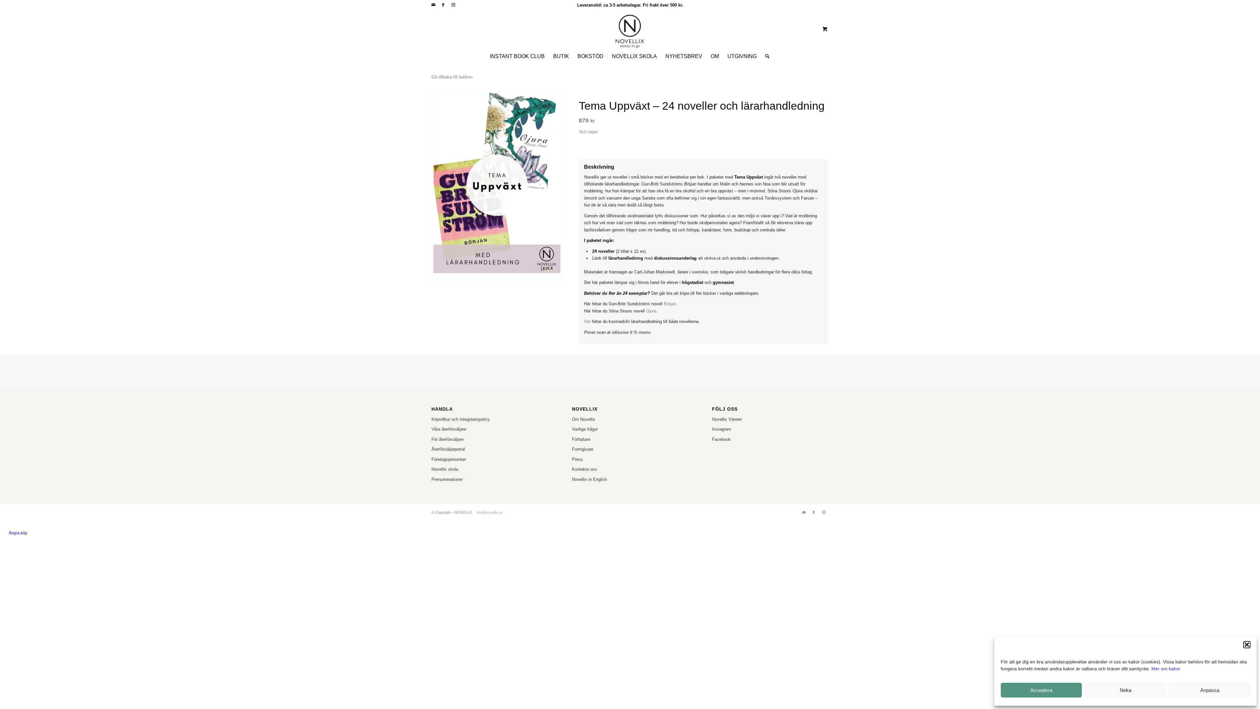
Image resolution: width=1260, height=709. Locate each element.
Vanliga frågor (585, 429)
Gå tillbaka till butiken (451, 77)
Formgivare (582, 449)
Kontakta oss (584, 469)
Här (587, 321)
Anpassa (1209, 690)
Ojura (651, 311)
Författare (581, 439)
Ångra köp (18, 533)
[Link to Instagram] (453, 5)
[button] (1247, 644)
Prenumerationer (447, 479)
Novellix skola (444, 469)
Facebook (721, 439)
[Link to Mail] (433, 5)
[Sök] (765, 56)
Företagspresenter (448, 459)
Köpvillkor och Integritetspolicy (460, 419)
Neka (1125, 690)
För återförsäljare (447, 439)
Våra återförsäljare (448, 429)
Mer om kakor (1165, 668)
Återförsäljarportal (448, 449)
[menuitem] (517, 56)
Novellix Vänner (727, 419)
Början (670, 303)
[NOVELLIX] (630, 29)
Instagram (721, 429)
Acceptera (1041, 690)
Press (577, 459)
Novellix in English (589, 479)
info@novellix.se (490, 512)
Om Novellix (583, 419)
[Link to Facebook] (443, 5)
